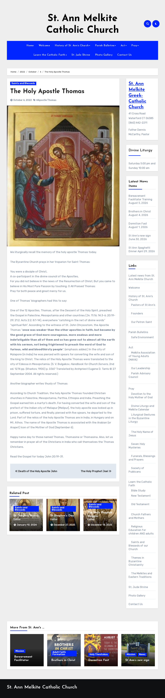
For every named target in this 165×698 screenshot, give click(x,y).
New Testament (141, 495)
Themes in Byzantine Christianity (136, 561)
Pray (134, 45)
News (142, 654)
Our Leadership (140, 368)
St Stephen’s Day (62, 515)
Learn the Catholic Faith (49, 55)
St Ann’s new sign (140, 235)
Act (123, 45)
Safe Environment (142, 337)
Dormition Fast (138, 223)
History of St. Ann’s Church (72, 45)
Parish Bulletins (104, 45)
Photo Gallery (104, 55)
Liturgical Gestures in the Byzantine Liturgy (142, 418)
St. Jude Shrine (81, 55)
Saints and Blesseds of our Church (138, 546)
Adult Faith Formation (59, 653)
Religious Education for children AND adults (141, 530)
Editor (17, 519)
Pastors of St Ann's (143, 304)
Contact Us (124, 55)
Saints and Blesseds (23, 83)
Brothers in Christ (140, 211)
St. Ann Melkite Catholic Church (42, 687)
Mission (19, 651)
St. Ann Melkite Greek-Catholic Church (137, 96)
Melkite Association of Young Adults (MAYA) (142, 356)
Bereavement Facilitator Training (23, 660)
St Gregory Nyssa (26, 515)
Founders (137, 313)
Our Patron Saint (141, 322)
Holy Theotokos (99, 654)
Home (30, 45)
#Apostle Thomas (46, 100)
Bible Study (138, 490)
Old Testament (140, 504)
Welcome (44, 45)
